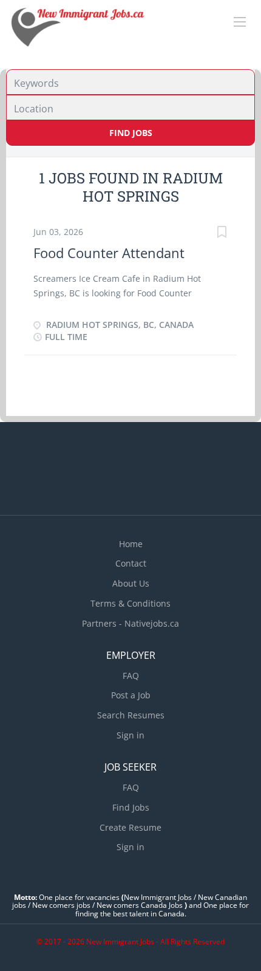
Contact (130, 563)
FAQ (131, 675)
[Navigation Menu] (240, 21)
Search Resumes (130, 715)
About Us (130, 583)
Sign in (130, 735)
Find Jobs (130, 132)
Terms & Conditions (130, 603)
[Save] (221, 233)
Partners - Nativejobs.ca (130, 623)
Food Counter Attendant (109, 253)
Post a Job (131, 695)
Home (131, 544)
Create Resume (130, 827)
